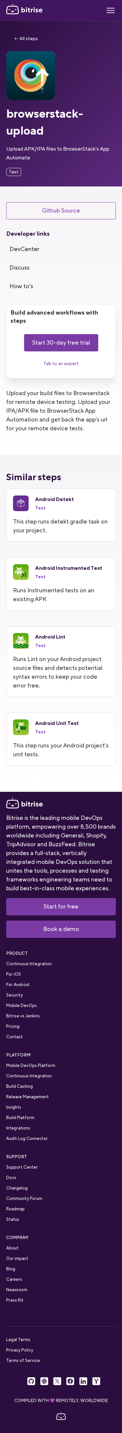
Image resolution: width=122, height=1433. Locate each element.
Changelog (17, 1188)
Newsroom (16, 1290)
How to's (21, 286)
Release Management (27, 1097)
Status (12, 1219)
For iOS (13, 974)
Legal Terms (18, 1339)
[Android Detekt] (61, 515)
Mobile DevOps (21, 1005)
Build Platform (20, 1118)
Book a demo (61, 929)
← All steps (26, 38)
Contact (14, 1037)
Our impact (17, 1258)
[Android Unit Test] (61, 739)
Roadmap (15, 1209)
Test (14, 172)
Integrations (18, 1128)
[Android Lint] (61, 662)
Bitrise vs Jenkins (23, 1016)
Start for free (61, 906)
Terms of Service (23, 1360)
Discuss (19, 267)
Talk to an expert (61, 363)
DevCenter (24, 249)
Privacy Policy (19, 1350)
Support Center (22, 1167)
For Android (17, 985)
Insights (13, 1107)
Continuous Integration (29, 964)
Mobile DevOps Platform (30, 1065)
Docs (11, 1177)
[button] (110, 10)
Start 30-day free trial (61, 342)
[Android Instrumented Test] (61, 584)
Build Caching (19, 1086)
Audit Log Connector (27, 1138)
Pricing (13, 1026)
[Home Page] (24, 10)
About (12, 1248)
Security (14, 995)
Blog (10, 1269)
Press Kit (14, 1300)
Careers (14, 1279)
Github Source (61, 210)
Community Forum (24, 1198)
